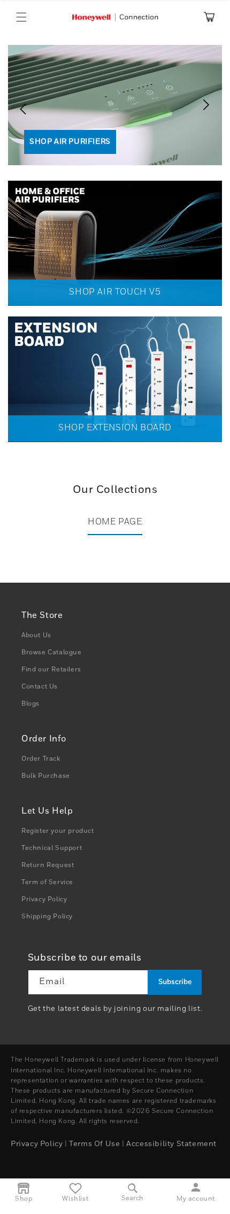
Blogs (30, 704)
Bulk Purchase (45, 776)
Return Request (47, 865)
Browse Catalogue (51, 652)
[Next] (209, 105)
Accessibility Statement (171, 1144)
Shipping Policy (47, 917)
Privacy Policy (44, 899)
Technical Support (51, 848)
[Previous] (18, 104)
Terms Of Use (94, 1144)
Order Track (40, 759)
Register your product (57, 831)
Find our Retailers (51, 670)
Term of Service (47, 882)
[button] (21, 17)
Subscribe (174, 982)
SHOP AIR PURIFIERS (70, 141)
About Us (36, 635)
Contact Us (39, 687)
